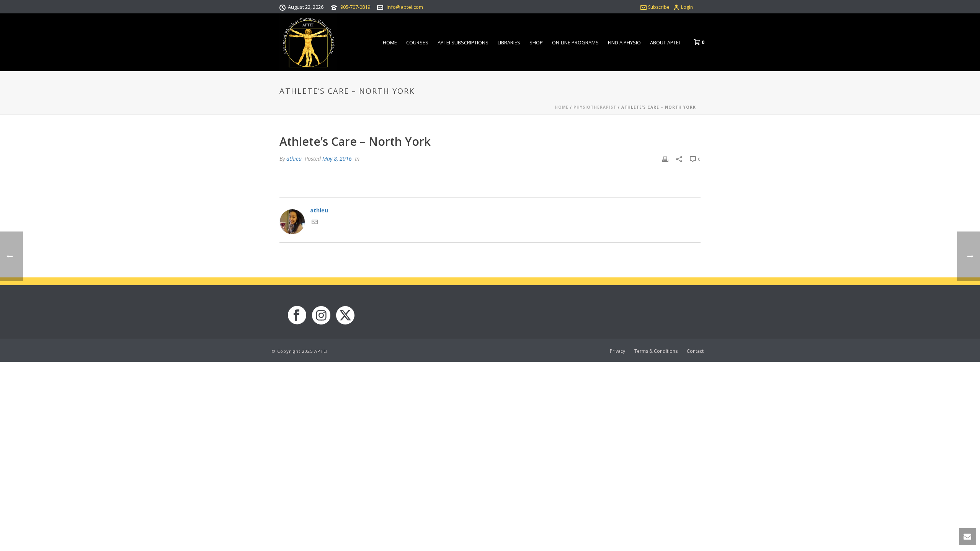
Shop (536, 42)
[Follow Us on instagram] (321, 315)
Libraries (509, 42)
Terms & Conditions (656, 351)
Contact (695, 351)
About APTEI (665, 42)
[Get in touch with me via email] (315, 223)
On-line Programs (575, 42)
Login (687, 7)
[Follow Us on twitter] (345, 315)
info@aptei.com (405, 6)
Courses (417, 42)
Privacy (617, 351)
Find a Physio (624, 42)
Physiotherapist (594, 107)
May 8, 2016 (337, 158)
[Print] (665, 158)
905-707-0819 (355, 6)
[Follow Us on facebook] (297, 315)
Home (390, 42)
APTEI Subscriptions (463, 42)
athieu (294, 158)
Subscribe (659, 7)
